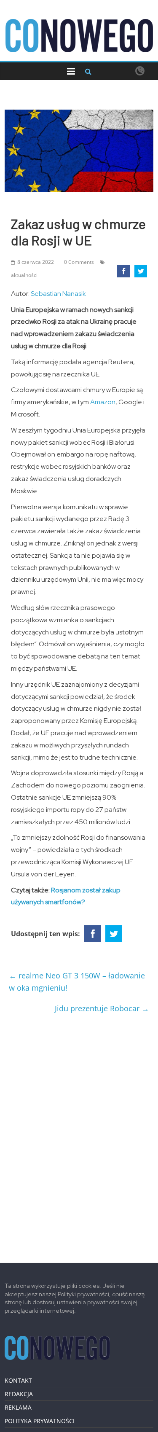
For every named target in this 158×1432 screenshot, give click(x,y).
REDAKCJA (19, 1394)
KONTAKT (18, 1380)
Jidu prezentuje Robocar (102, 1008)
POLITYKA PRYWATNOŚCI (40, 1421)
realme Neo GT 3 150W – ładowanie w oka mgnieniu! (77, 981)
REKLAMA (18, 1407)
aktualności (24, 275)
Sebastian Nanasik (58, 293)
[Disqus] (79, 1134)
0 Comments (79, 262)
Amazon (102, 402)
